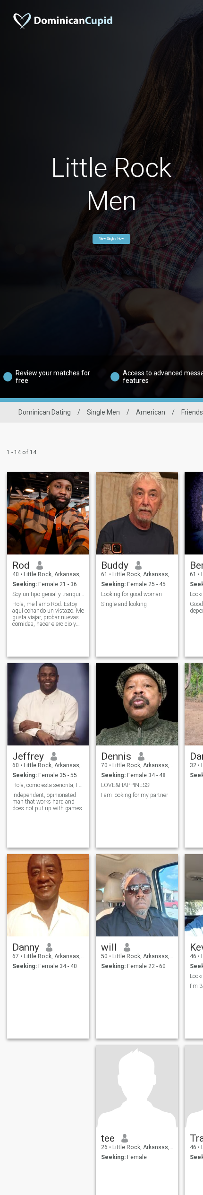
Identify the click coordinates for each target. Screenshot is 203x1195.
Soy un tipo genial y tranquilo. (48, 594)
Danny (25, 947)
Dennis (116, 756)
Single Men (103, 412)
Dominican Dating (44, 412)
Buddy (114, 565)
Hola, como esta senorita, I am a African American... (48, 785)
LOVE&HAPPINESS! (126, 785)
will (109, 947)
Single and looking (124, 604)
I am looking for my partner (134, 795)
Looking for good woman (131, 594)
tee (108, 1138)
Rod (21, 565)
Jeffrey (28, 756)
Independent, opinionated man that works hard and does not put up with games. (48, 802)
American (150, 412)
